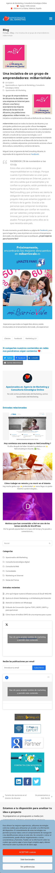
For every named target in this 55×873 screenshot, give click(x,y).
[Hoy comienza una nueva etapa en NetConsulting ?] (27, 426)
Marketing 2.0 (30, 338)
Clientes (7, 338)
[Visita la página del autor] (27, 378)
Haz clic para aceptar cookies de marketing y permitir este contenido (27, 638)
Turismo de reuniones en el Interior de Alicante (14, 796)
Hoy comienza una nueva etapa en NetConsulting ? (27, 443)
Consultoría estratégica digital (18, 562)
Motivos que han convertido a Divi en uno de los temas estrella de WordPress (27, 524)
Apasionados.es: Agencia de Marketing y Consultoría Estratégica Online (27, 388)
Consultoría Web (12, 566)
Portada (6, 33)
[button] (50, 18)
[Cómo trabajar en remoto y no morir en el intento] (27, 466)
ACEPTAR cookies (27, 852)
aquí (19, 842)
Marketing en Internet (14, 575)
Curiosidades (11, 571)
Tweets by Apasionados (27, 638)
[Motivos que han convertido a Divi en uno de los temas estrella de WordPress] (27, 506)
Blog (12, 33)
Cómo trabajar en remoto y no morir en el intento (27, 483)
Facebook (35, 154)
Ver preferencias (27, 867)
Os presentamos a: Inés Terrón (41, 796)
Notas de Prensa (12, 580)
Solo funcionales (27, 859)
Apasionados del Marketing (16, 90)
